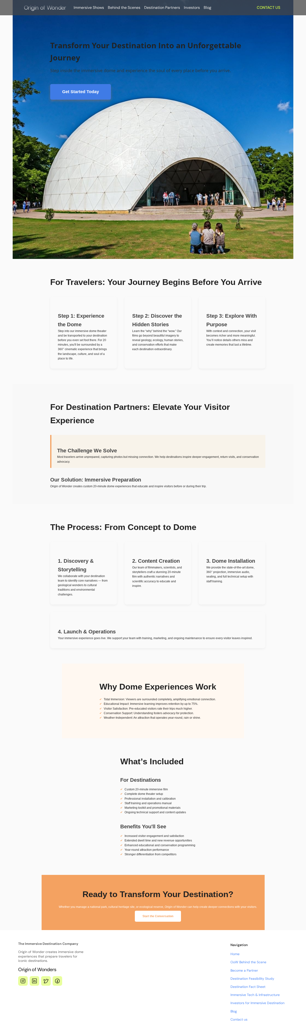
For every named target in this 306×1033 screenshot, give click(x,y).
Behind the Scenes (124, 7)
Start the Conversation (157, 916)
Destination (239, 978)
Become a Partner (244, 970)
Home (235, 954)
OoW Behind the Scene (248, 962)
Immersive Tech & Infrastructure (255, 995)
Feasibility (256, 978)
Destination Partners (162, 7)
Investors (192, 7)
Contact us (238, 1019)
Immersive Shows (89, 7)
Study (269, 978)
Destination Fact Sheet (247, 987)
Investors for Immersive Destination (257, 1003)
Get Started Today (80, 91)
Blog (207, 7)
